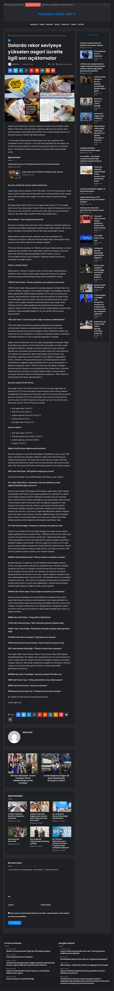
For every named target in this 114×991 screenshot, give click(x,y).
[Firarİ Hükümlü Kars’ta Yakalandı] (86, 54)
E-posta (11, 905)
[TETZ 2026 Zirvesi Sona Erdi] (86, 239)
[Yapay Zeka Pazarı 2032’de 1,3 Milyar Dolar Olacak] (14, 174)
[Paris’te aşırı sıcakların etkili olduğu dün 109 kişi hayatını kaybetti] (86, 268)
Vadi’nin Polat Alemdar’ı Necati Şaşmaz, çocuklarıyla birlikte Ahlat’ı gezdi (100, 84)
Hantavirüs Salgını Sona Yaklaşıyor (99, 116)
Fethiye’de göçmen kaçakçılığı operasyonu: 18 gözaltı (99, 253)
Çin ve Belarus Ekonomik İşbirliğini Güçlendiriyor (60, 816)
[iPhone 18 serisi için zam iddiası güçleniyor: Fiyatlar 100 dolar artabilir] (86, 219)
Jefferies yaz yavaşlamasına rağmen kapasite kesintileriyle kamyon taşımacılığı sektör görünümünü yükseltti (92, 67)
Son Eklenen (93, 35)
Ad (9, 896)
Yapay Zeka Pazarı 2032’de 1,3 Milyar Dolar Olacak (42, 172)
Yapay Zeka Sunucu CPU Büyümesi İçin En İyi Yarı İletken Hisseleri (34, 164)
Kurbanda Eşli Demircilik (13, 840)
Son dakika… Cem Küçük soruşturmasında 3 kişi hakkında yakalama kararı (91, 158)
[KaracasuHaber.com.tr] (57, 14)
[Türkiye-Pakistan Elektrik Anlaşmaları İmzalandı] (17, 806)
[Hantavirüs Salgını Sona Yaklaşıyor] (86, 117)
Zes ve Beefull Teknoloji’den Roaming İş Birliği (39, 841)
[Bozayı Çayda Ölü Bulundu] (86, 288)
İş (17, 36)
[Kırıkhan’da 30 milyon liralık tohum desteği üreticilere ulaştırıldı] (86, 325)
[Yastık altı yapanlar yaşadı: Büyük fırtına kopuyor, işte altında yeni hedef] (86, 170)
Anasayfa (34, 24)
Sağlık (57, 24)
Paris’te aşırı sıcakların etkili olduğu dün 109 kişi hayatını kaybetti (99, 271)
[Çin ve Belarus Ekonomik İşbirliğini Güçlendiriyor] (61, 806)
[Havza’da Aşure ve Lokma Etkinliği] (86, 102)
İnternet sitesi (46, 905)
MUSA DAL (15, 64)
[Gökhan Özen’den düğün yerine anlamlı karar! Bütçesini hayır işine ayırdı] (39, 806)
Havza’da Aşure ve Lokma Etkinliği (98, 102)
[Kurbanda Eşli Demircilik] (17, 831)
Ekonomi (49, 24)
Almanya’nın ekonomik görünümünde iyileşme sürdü (92, 209)
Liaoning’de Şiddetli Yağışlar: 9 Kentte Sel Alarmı (92, 190)
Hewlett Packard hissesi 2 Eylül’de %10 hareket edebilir (91, 44)
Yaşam (73, 24)
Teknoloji (65, 24)
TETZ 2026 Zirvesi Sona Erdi (99, 238)
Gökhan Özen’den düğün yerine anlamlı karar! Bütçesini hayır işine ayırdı (38, 817)
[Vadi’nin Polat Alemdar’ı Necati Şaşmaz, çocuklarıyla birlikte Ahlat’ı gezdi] (86, 80)
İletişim (81, 24)
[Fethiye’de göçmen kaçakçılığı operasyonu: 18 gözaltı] (86, 251)
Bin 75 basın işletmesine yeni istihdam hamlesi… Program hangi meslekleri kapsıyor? (60, 843)
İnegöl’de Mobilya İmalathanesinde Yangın (90, 149)
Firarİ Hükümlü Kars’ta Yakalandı (100, 53)
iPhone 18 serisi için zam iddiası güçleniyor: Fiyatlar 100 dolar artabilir (100, 222)
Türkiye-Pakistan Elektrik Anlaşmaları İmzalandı (16, 816)
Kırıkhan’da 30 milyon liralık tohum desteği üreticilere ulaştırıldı (100, 327)
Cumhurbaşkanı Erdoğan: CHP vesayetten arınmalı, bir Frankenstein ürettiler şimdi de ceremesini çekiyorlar (100, 304)
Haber (41, 24)
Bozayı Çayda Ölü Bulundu (99, 286)
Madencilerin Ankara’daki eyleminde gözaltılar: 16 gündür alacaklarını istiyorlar (99, 133)
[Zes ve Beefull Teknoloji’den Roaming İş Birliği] (39, 831)
